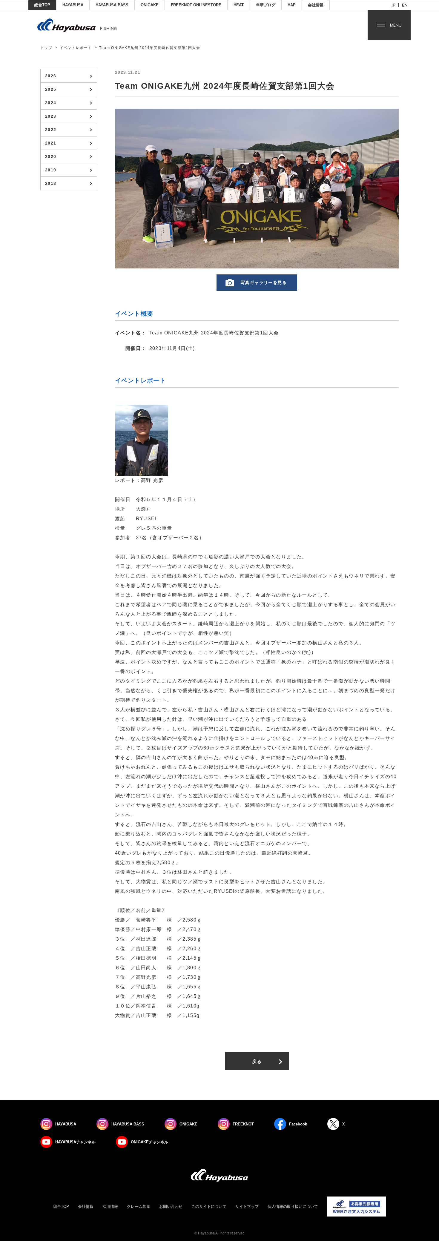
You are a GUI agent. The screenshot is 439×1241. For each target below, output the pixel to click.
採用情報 (110, 1206)
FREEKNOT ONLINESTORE (196, 5)
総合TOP (42, 5)
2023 (50, 116)
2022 (50, 129)
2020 (50, 156)
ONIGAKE (150, 5)
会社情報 (315, 5)
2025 (50, 89)
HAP (292, 5)
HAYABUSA (72, 5)
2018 (50, 183)
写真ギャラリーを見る (264, 282)
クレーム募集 (138, 1206)
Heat (239, 5)
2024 (50, 102)
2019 (50, 170)
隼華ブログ (265, 5)
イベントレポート (76, 48)
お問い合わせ (170, 1206)
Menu (396, 25)
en (405, 5)
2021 (50, 143)
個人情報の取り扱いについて (293, 1206)
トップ (46, 48)
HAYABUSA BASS (112, 5)
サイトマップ (247, 1206)
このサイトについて (208, 1206)
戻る (257, 1061)
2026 (50, 75)
